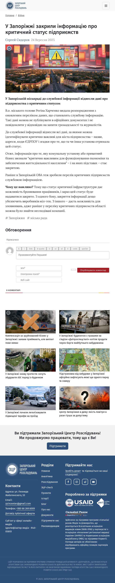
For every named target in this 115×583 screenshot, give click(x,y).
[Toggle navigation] (106, 5)
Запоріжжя (17, 218)
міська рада (38, 218)
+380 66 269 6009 (25, 508)
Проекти (46, 493)
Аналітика (47, 476)
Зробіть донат (73, 470)
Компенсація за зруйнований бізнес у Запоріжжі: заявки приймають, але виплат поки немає (29, 339)
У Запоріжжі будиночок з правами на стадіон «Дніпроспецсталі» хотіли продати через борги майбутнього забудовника (83, 339)
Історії (45, 498)
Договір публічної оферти (20, 513)
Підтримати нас (50, 520)
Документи (47, 515)
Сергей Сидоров (17, 40)
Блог (43, 504)
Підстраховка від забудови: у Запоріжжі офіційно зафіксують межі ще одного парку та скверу (84, 377)
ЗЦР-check (47, 487)
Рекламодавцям (50, 526)
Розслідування (49, 482)
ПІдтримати (57, 446)
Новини (45, 470)
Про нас (45, 509)
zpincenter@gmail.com (18, 503)
